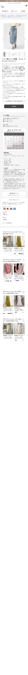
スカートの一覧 (11, 15)
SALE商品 (23, 11)
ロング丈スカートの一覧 (21, 15)
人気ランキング (14, 11)
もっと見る (23, 233)
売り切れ (14, 106)
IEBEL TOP (3, 15)
